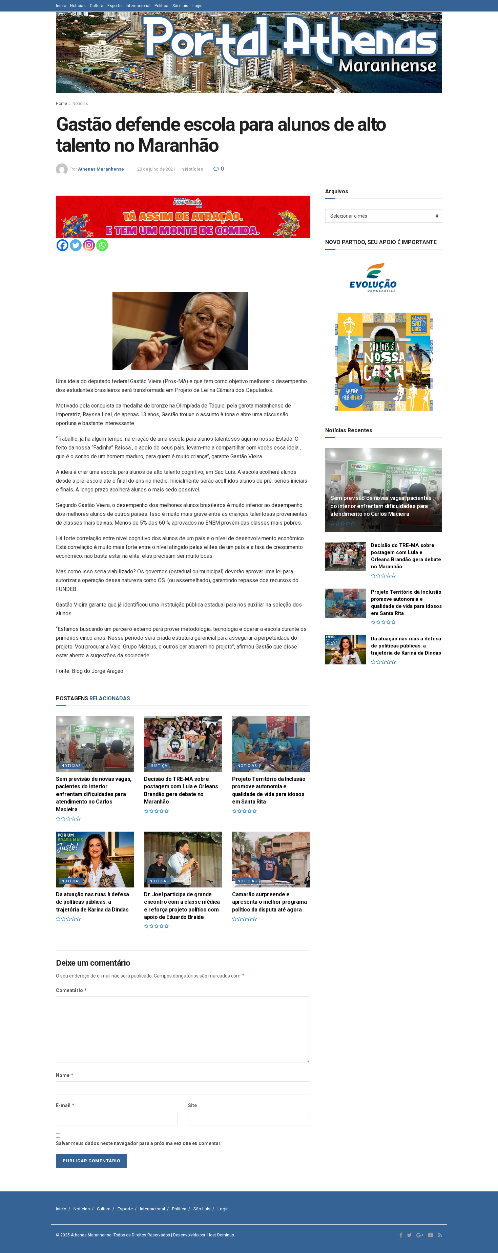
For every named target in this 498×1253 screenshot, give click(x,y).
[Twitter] (76, 245)
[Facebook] (62, 245)
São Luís (180, 5)
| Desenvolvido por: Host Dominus (202, 1235)
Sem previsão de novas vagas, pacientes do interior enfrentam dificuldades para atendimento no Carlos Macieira (93, 794)
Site (192, 1105)
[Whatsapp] (102, 245)
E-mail (65, 1105)
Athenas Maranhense (101, 169)
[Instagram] (89, 245)
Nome (65, 1075)
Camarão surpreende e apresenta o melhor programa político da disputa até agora (269, 902)
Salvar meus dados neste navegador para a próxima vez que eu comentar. (139, 1143)
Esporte (114, 5)
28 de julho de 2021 (156, 169)
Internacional (138, 5)
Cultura (96, 5)
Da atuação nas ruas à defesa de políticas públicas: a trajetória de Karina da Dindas (92, 902)
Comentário (71, 990)
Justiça (158, 766)
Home (61, 103)
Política (161, 5)
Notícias (78, 5)
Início (61, 5)
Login (197, 5)
